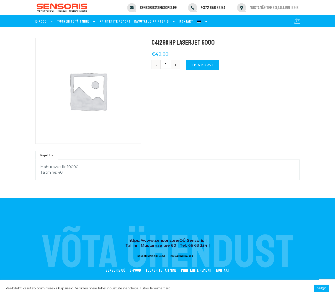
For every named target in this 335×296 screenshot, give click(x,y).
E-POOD (135, 270)
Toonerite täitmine (73, 21)
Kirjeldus (46, 155)
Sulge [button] (321, 288)
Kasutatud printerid (151, 21)
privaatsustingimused (151, 256)
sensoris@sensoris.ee (158, 7)
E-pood (41, 21)
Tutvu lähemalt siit (155, 288)
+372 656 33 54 (213, 7)
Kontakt (186, 21)
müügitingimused (181, 256)
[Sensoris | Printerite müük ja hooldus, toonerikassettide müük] (61, 7)
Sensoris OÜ (115, 270)
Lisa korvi (202, 65)
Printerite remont (115, 21)
